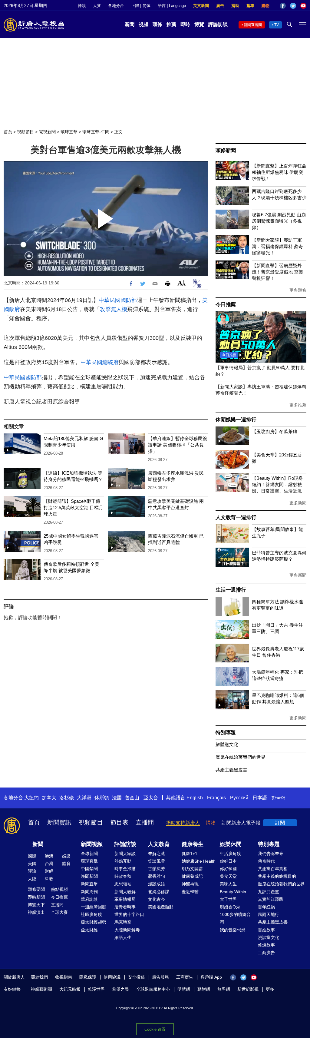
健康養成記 (192, 876)
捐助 (235, 5)
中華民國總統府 (100, 362)
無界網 (223, 989)
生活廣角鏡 (230, 853)
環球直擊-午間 (95, 131)
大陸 (32, 878)
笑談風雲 (156, 861)
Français (216, 797)
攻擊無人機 (113, 309)
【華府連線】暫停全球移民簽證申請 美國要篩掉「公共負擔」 (177, 445)
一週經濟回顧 (93, 906)
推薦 (171, 24)
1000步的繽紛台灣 (235, 918)
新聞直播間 (253, 25)
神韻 (82, 5)
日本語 (259, 797)
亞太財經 (89, 929)
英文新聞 (201, 5)
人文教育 (159, 844)
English (194, 797)
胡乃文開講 (192, 868)
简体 (146, 5)
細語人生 (122, 937)
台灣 (49, 863)
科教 (49, 878)
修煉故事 (266, 945)
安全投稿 (136, 977)
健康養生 (192, 844)
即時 (185, 24)
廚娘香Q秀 (230, 906)
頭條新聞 (226, 150)
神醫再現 (190, 883)
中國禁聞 (89, 868)
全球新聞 (89, 853)
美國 (32, 863)
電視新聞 (47, 131)
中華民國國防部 (118, 300)
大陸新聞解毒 (127, 929)
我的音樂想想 (232, 929)
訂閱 (280, 822)
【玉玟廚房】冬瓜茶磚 (274, 431)
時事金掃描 (125, 868)
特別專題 (226, 732)
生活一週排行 (231, 590)
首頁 (8, 131)
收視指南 (63, 977)
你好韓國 (228, 868)
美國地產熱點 (160, 906)
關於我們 (39, 977)
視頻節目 (25, 131)
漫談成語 (156, 883)
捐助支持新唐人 (183, 822)
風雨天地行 (268, 914)
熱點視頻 (59, 889)
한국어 (278, 797)
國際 (32, 856)
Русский (239, 797)
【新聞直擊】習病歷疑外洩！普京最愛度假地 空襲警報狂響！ (277, 272)
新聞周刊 (89, 891)
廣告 (220, 5)
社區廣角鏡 (91, 914)
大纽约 (31, 797)
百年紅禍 (266, 906)
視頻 (143, 24)
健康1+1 (189, 853)
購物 (265, 5)
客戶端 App (211, 977)
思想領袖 (122, 883)
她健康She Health (199, 861)
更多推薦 (297, 405)
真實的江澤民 (270, 899)
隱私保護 (87, 977)
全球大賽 (59, 912)
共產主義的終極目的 (277, 876)
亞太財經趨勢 (93, 922)
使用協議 (112, 977)
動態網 (203, 989)
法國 (117, 797)
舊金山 (132, 797)
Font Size (181, 283)
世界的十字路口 (129, 914)
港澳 (49, 856)
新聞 (129, 24)
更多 (270, 989)
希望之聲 (120, 989)
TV (276, 25)
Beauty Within (233, 891)
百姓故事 (266, 929)
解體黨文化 (227, 744)
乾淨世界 (96, 989)
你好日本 (228, 861)
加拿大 (49, 797)
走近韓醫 (190, 891)
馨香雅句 (156, 876)
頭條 (157, 24)
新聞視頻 (92, 844)
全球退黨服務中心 (153, 989)
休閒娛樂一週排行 (236, 420)
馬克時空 (122, 922)
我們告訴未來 (270, 853)
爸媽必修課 (158, 891)
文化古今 (156, 899)
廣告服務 (160, 977)
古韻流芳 (156, 868)
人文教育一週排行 (236, 517)
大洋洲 (84, 797)
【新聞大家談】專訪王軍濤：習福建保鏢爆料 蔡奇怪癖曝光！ (277, 246)
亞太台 (150, 797)
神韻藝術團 (41, 989)
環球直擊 (69, 131)
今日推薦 (226, 304)
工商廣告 (266, 952)
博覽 (199, 24)
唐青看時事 (125, 906)
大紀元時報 (70, 989)
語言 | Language (172, 5)
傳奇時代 (266, 861)
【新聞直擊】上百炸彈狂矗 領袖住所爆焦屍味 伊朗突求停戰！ (279, 172)
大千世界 (228, 899)
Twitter (293, 6)
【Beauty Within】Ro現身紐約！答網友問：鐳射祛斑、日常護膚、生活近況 (277, 484)
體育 (66, 863)
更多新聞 (297, 502)
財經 (49, 871)
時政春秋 (122, 876)
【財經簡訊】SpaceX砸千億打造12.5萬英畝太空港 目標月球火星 (73, 507)
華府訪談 (89, 899)
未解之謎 (156, 853)
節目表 (119, 822)
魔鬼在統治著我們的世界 (240, 757)
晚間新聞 (89, 876)
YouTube (303, 6)
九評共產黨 (268, 891)
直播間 (145, 822)
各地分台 (116, 5)
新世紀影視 (248, 989)
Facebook (283, 6)
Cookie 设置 (155, 1029)
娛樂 (66, 856)
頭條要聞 (36, 889)
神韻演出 (36, 912)
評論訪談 (218, 24)
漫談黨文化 (268, 937)
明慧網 (183, 989)
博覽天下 (36, 904)
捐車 (250, 5)
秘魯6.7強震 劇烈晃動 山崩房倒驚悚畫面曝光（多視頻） (279, 221)
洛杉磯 (66, 797)
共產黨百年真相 (273, 868)
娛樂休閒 (231, 844)
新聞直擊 (89, 883)
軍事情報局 (125, 899)
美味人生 (228, 883)
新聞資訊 (59, 822)
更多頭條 (297, 290)
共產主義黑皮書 (231, 769)
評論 (32, 871)
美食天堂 (228, 876)
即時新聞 (36, 897)
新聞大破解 (125, 891)
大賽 (97, 5)
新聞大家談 (125, 853)
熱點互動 (122, 861)
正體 (135, 5)
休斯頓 (101, 797)
